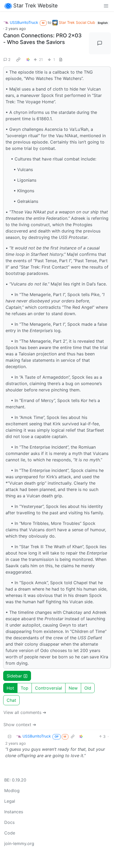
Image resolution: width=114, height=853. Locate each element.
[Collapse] (9, 736)
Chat (11, 700)
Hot (10, 688)
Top (24, 688)
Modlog (12, 790)
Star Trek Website (35, 5)
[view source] (60, 59)
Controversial (48, 688)
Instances (13, 811)
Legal (9, 801)
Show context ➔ (19, 724)
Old (87, 688)
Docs (9, 822)
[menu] (106, 6)
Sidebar (14, 675)
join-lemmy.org (19, 843)
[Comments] (100, 43)
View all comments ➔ (24, 712)
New (73, 688)
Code (9, 833)
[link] (18, 59)
